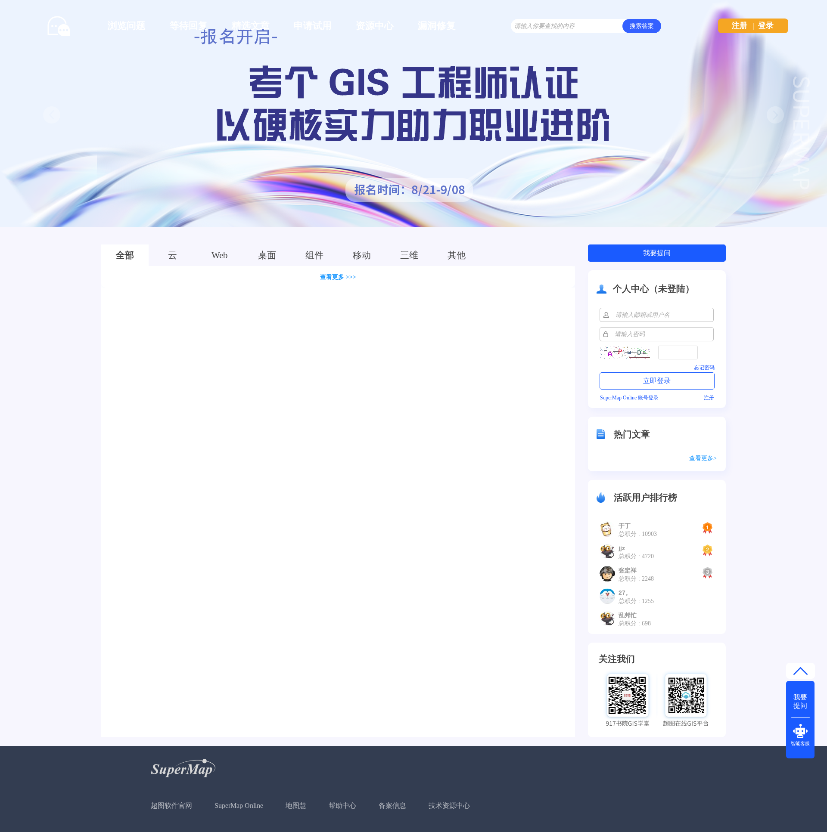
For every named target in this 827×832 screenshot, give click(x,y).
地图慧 (296, 805)
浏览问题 (127, 25)
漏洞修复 (437, 25)
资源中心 (375, 25)
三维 (409, 255)
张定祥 (628, 570)
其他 (457, 255)
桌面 (267, 255)
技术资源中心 (449, 805)
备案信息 (392, 805)
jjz (622, 547)
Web (219, 255)
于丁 (625, 525)
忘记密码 (704, 368)
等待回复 (189, 25)
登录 (766, 25)
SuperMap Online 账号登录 (629, 398)
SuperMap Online (239, 805)
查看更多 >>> (338, 277)
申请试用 (313, 25)
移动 (362, 255)
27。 (625, 592)
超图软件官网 (171, 805)
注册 (739, 25)
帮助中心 (342, 805)
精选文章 (251, 25)
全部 (125, 255)
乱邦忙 (628, 615)
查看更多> (703, 458)
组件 (314, 255)
